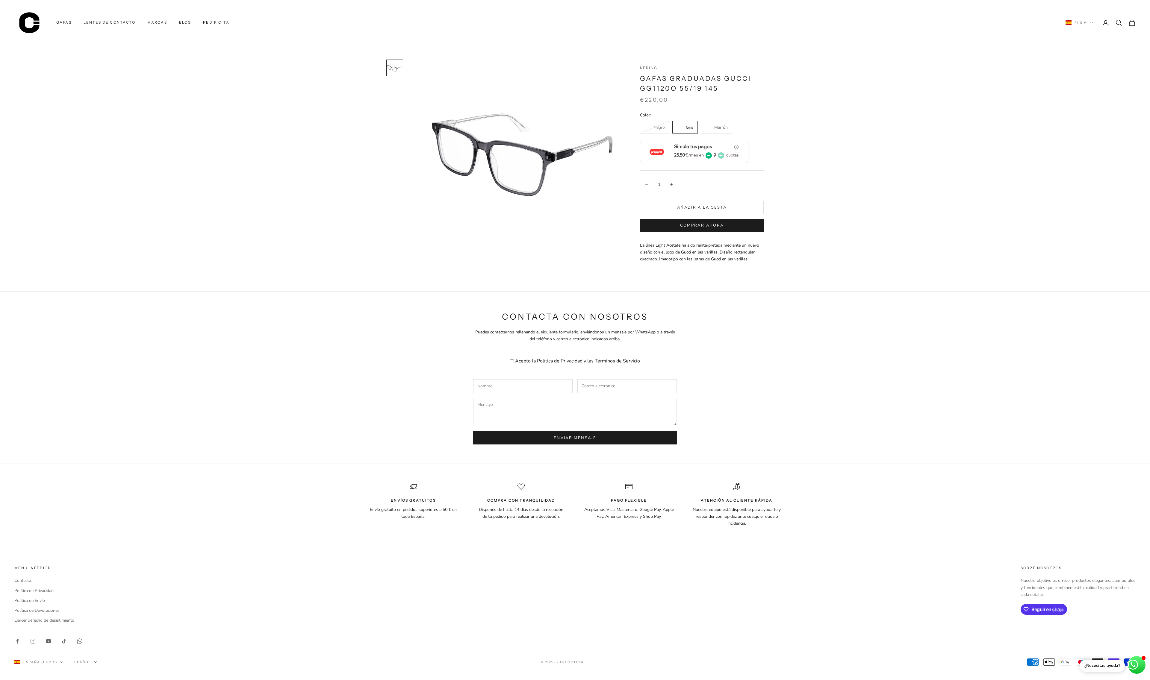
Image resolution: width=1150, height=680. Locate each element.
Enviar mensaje (575, 438)
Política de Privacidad (559, 361)
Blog (185, 22)
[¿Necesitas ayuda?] (1137, 665)
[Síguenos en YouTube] (49, 641)
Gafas (64, 22)
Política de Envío (29, 600)
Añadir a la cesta (702, 207)
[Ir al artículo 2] (394, 68)
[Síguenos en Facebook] (17, 641)
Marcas (157, 22)
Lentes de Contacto (109, 22)
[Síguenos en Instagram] (33, 641)
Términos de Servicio (617, 361)
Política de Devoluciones (37, 610)
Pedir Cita (216, 22)
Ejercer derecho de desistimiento (44, 620)
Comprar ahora (702, 225)
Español (81, 662)
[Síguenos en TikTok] (64, 641)
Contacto (22, 580)
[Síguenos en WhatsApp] (80, 641)
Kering (648, 68)
